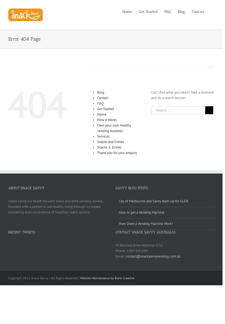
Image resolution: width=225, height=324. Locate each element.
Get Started (105, 109)
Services (103, 136)
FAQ (100, 103)
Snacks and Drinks (110, 141)
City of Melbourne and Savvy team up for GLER (153, 201)
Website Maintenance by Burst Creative (107, 278)
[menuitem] (130, 11)
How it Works (107, 120)
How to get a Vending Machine (141, 212)
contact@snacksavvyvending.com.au (153, 256)
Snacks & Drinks (109, 147)
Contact (102, 98)
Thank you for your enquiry (117, 152)
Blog (100, 92)
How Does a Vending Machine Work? (146, 223)
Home (101, 114)
